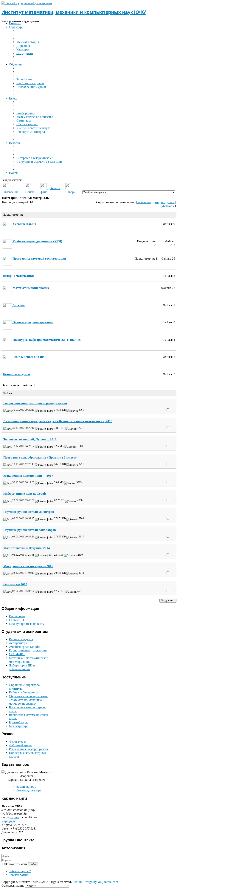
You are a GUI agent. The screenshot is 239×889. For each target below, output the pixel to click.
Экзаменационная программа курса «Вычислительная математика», (57, 421)
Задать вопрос (26, 786)
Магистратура (18, 726)
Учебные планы (24, 224)
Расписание (17, 616)
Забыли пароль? (20, 871)
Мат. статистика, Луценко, (26, 548)
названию (144, 202)
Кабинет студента (21, 639)
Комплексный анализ (28, 357)
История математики (18, 276)
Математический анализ (31, 288)
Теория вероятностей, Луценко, (30, 439)
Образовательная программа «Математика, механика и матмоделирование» (28, 699)
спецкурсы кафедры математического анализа (47, 339)
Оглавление (10, 192)
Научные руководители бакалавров (29, 530)
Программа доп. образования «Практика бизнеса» (40, 457)
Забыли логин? (19, 875)
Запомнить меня (16, 864)
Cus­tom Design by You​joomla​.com (95, 882)
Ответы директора (28, 790)
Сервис (17, 620)
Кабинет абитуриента (23, 692)
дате (156, 202)
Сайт (17, 654)
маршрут (8, 821)
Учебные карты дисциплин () (37, 241)
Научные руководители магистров (28, 512)
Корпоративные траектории (28, 650)
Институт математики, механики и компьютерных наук (73, 12)
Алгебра (19, 305)
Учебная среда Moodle (24, 647)
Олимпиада (15, 584)
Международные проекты (26, 624)
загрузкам (168, 202)
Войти (33, 864)
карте (14, 817)
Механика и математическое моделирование (28, 659)
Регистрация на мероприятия (29, 749)
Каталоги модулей (16, 374)
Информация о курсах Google (24, 493)
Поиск (29, 192)
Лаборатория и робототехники (22, 667)
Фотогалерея (18, 741)
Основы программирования (33, 322)
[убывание (167, 206)
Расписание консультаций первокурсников (35, 403)
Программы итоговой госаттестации (39, 258)
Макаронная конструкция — (28, 475)
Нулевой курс (18, 722)
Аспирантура (18, 643)
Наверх (70, 192)
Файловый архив (20, 745)
